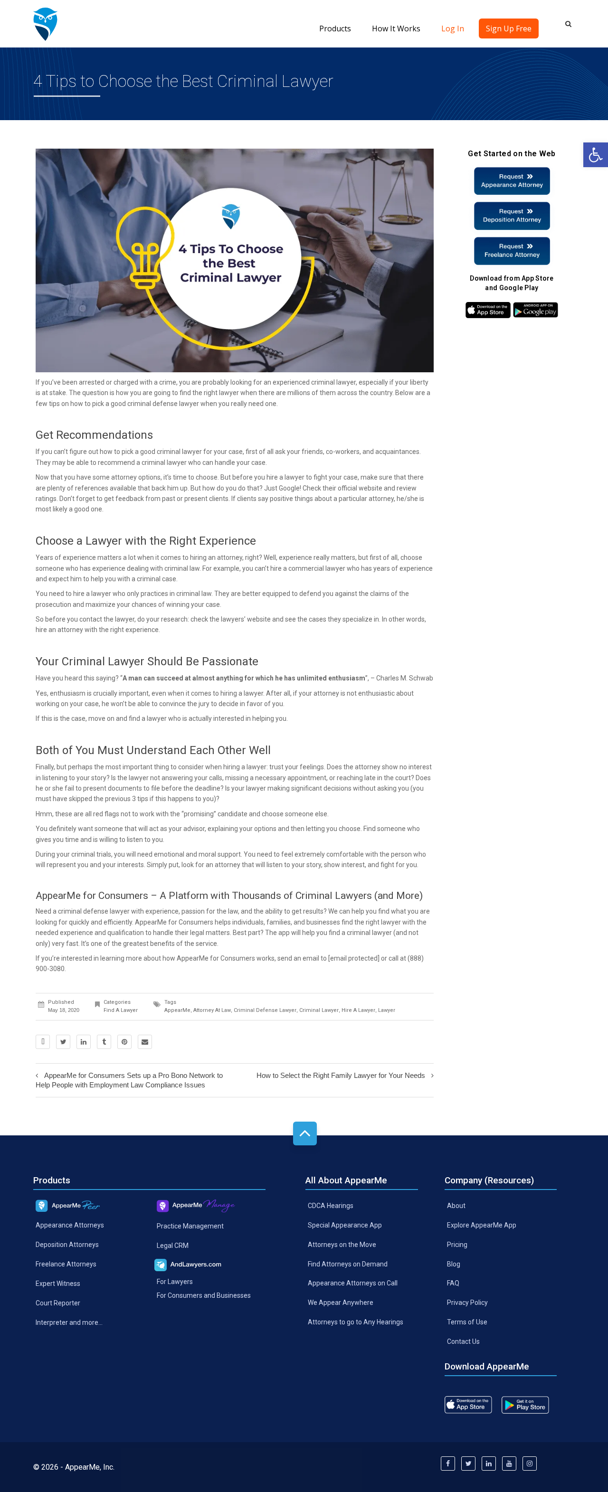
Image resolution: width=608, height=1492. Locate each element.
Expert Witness (58, 1283)
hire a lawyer (285, 477)
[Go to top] (305, 1133)
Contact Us (463, 1341)
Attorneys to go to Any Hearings (355, 1322)
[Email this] (145, 1042)
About (456, 1205)
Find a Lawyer (121, 1010)
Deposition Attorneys (67, 1244)
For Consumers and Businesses (204, 1295)
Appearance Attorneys (70, 1225)
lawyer (386, 1010)
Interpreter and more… (69, 1322)
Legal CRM (173, 1245)
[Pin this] (124, 1042)
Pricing (457, 1244)
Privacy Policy (467, 1302)
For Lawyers (175, 1281)
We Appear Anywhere (340, 1302)
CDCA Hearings (330, 1205)
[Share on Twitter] (63, 1042)
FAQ (453, 1283)
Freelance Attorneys (66, 1264)
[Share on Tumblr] (104, 1042)
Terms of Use (467, 1322)
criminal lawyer (319, 1010)
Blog (453, 1263)
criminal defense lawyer (163, 403)
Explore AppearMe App (481, 1225)
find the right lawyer (371, 922)
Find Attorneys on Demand (348, 1263)
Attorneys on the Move (342, 1244)
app (284, 932)
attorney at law (212, 1010)
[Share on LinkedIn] (83, 1042)
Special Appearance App (345, 1225)
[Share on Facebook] (43, 1042)
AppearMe (177, 1010)
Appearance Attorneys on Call (353, 1283)
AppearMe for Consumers (174, 922)
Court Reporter (58, 1303)
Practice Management (190, 1226)
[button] (595, 154)
